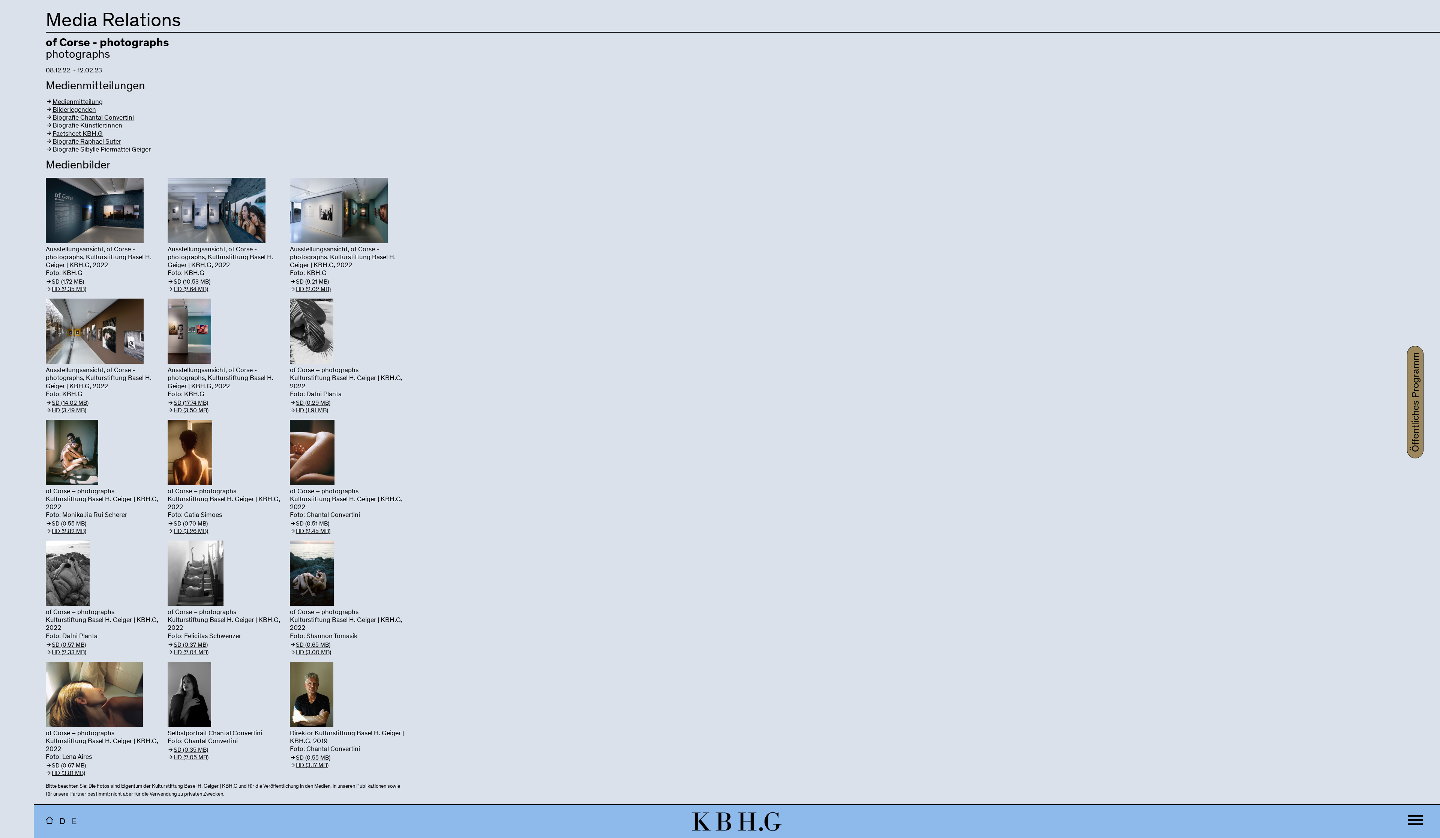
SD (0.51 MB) (312, 524)
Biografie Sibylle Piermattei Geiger (101, 150)
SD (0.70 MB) (191, 524)
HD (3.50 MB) (191, 411)
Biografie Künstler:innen (87, 126)
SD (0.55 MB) (69, 524)
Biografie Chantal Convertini (93, 118)
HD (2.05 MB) (191, 758)
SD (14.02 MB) (70, 403)
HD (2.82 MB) (69, 532)
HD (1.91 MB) (312, 411)
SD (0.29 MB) (313, 403)
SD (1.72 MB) (68, 282)
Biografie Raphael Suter (86, 142)
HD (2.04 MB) (191, 653)
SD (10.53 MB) (192, 282)
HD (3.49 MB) (69, 411)
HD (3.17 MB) (312, 766)
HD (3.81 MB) (68, 773)
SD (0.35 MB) (191, 750)
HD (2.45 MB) (313, 532)
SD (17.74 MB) (191, 403)
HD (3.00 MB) (313, 653)
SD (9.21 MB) (312, 282)
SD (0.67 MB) (69, 766)
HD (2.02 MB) (313, 290)
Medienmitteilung (77, 102)
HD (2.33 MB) (69, 653)
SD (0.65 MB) (313, 645)
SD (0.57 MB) (69, 645)
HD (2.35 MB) (69, 290)
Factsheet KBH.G (77, 134)
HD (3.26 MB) (191, 532)
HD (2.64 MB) (191, 290)
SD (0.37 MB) (191, 645)
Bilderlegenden (74, 110)
